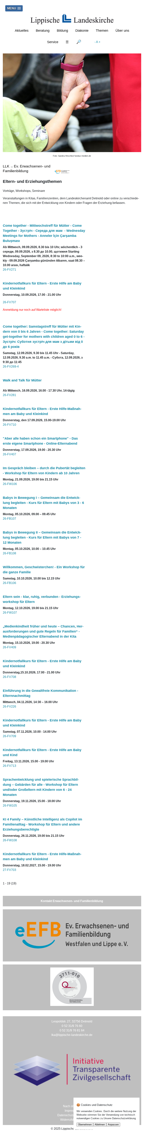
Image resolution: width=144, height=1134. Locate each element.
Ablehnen (100, 1124)
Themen (102, 30)
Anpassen (113, 1124)
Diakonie (81, 30)
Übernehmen (85, 1124)
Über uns (122, 30)
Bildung (62, 30)
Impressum (72, 1110)
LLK (6, 166)
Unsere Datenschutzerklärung (120, 1118)
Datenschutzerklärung (72, 1115)
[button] (14, 8)
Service (52, 42)
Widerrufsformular (72, 1119)
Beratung (43, 30)
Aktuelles (21, 30)
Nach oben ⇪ (72, 1106)
